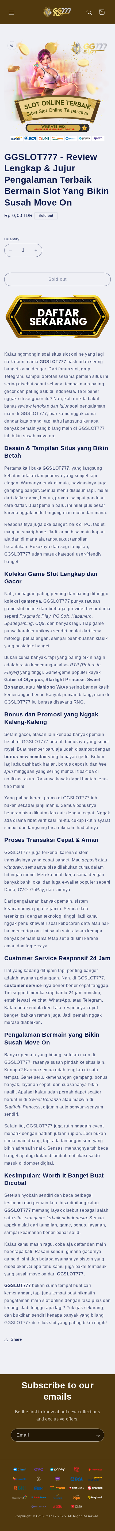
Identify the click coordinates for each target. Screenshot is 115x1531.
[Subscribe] (98, 1435)
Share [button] (16, 1339)
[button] (11, 12)
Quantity (11, 239)
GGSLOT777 (17, 1285)
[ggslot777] (57, 316)
